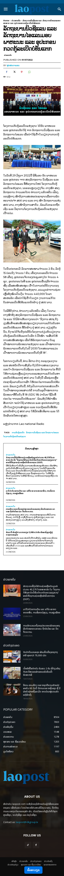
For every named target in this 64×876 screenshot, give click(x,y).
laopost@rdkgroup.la (27, 822)
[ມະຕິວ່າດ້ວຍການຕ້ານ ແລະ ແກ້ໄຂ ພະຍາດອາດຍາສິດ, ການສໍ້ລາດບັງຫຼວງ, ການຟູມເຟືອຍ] (12, 614)
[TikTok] (28, 845)
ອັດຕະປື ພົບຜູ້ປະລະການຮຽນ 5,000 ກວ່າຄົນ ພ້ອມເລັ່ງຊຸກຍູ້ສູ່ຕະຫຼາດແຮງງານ (29, 533)
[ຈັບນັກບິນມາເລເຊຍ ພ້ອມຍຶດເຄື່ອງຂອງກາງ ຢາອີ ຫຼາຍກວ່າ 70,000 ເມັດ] (12, 656)
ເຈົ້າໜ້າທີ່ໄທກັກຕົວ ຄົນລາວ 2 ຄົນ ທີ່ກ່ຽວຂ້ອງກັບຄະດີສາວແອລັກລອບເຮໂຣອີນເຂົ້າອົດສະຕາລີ (41, 671)
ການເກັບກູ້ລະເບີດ (18, 432)
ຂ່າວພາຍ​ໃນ (15, 20)
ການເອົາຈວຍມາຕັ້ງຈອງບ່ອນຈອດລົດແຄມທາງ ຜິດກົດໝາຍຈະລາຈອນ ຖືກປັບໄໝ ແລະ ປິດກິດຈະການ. (30, 510)
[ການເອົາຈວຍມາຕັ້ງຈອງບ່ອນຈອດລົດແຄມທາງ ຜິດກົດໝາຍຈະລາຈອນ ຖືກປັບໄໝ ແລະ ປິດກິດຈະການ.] (12, 630)
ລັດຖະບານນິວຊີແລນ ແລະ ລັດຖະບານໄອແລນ (42, 432)
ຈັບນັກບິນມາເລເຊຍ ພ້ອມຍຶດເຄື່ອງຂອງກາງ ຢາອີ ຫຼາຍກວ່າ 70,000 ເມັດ (40, 653)
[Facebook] (6, 72)
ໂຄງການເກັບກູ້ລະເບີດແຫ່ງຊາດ (14, 436)
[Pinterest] (21, 72)
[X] (14, 72)
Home (6, 20)
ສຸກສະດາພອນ (13, 65)
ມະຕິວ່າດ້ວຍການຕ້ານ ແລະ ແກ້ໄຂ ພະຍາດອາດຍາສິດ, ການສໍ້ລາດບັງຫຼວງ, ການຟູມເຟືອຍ (30, 492)
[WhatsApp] (29, 72)
